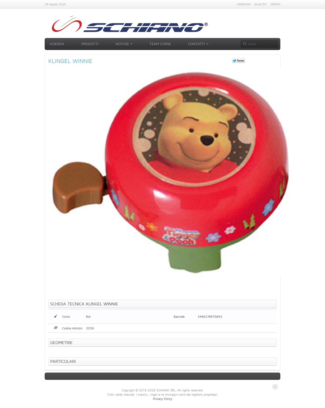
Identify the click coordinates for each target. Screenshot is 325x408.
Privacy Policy (162, 399)
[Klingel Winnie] (170, 275)
